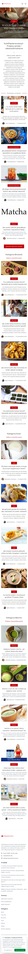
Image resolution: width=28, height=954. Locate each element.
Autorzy (4, 895)
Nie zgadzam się (8, 950)
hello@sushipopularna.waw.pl (10, 858)
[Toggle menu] (25, 3)
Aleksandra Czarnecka (7, 898)
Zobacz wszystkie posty (14, 258)
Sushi (14, 21)
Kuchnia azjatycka (14, 147)
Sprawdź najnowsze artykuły (14, 246)
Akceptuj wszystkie (20, 950)
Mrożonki (14, 103)
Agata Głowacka (5, 904)
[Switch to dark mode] (22, 3)
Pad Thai (3, 915)
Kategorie (4, 909)
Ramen (3, 926)
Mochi (2, 912)
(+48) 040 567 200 (7, 855)
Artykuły (4, 862)
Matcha (14, 224)
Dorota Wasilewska (6, 901)
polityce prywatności (16, 947)
